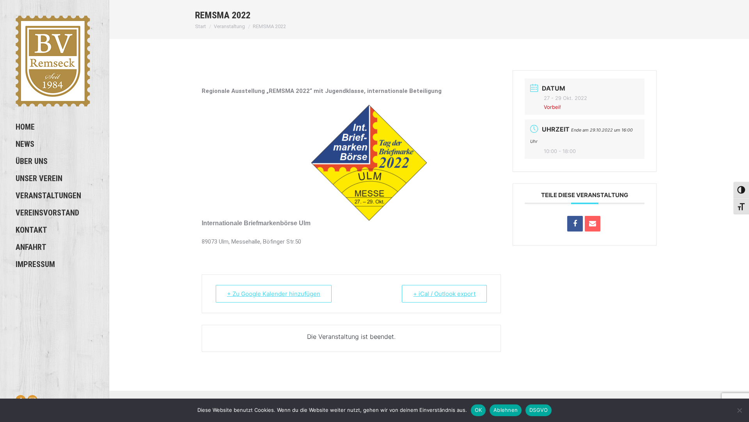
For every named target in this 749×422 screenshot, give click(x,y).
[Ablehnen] (739, 410)
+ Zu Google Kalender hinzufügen (273, 293)
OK (478, 410)
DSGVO (538, 410)
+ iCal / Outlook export (444, 293)
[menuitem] (54, 126)
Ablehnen (505, 410)
